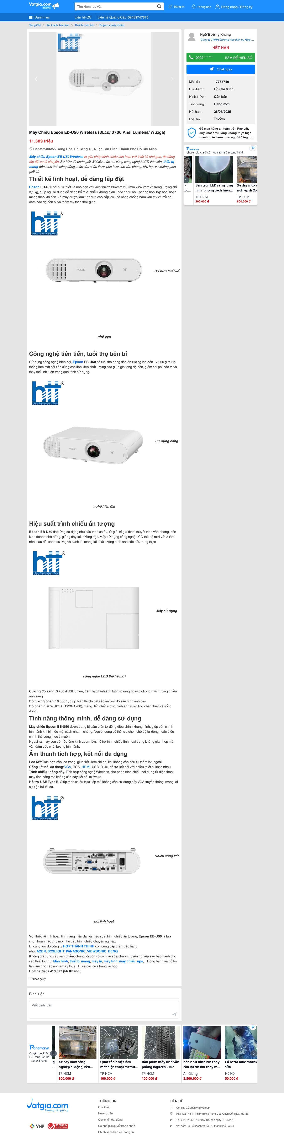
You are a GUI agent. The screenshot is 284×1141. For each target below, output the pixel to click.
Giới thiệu (104, 1107)
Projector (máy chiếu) (111, 25)
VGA (67, 766)
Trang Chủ (35, 25)
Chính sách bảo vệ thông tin (116, 1132)
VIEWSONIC (96, 950)
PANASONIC (75, 950)
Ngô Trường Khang (215, 34)
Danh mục (42, 17)
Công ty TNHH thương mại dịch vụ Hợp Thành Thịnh (233, 39)
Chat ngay (224, 68)
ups (140, 960)
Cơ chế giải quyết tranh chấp (116, 1126)
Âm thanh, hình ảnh (57, 25)
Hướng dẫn (105, 1113)
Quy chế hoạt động (110, 1119)
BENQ (113, 950)
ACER (41, 950)
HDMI (85, 766)
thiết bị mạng (80, 960)
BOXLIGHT (55, 950)
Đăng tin (179, 6)
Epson (34, 186)
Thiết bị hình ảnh (84, 25)
